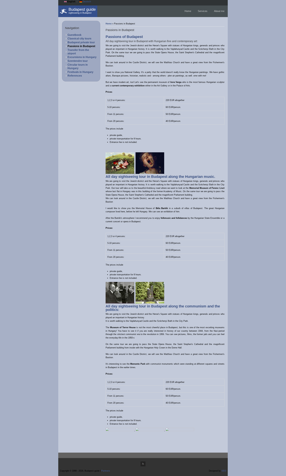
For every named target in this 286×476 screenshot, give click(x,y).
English (71, 1)
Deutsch (86, 1)
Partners (105, 471)
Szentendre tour (78, 61)
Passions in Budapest (81, 46)
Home (188, 11)
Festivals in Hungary (80, 72)
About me (219, 11)
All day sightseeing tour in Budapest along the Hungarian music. (160, 177)
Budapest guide (82, 9)
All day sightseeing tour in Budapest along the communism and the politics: (163, 308)
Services (202, 11)
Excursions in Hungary (82, 57)
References (75, 75)
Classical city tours (79, 38)
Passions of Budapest (124, 37)
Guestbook (74, 34)
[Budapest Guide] (63, 11)
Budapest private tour (81, 42)
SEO (223, 471)
